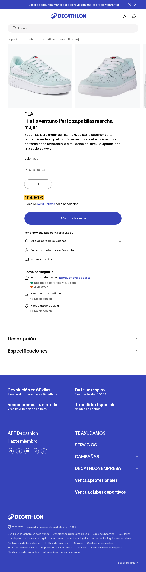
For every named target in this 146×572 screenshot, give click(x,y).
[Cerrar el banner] (135, 5)
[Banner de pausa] (129, 5)
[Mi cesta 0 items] (133, 16)
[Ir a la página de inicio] (68, 16)
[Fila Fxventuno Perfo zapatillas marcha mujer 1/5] (40, 76)
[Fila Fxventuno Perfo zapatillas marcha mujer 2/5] (107, 76)
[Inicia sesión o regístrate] (124, 16)
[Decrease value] (28, 184)
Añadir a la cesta (73, 218)
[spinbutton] (38, 184)
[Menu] (12, 16)
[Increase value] (47, 184)
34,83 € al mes (45, 204)
